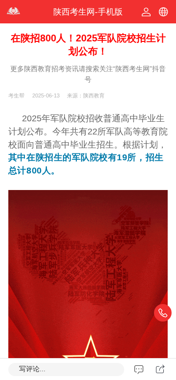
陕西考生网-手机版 (88, 12)
